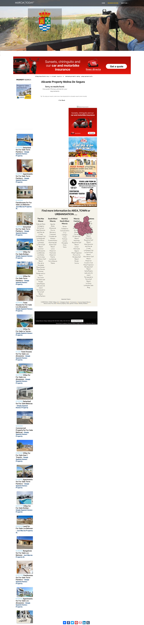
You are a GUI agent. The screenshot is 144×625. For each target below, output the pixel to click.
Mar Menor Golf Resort (41, 260)
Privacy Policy (72, 323)
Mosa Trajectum (77, 253)
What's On (124, 3)
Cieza (64, 237)
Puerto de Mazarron (53, 254)
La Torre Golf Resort (41, 246)
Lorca (52, 249)
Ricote (77, 261)
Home (103, 3)
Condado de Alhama (52, 237)
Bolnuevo (53, 232)
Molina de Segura (113, 3)
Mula (64, 245)
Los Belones (40, 253)
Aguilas (52, 224)
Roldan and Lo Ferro (40, 274)
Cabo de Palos (40, 224)
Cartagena (40, 226)
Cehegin (64, 235)
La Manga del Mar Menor (41, 239)
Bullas (65, 226)
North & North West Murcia (64, 221)
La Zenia (88, 283)
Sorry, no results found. (55, 86)
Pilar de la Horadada (41, 264)
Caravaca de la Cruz (64, 232)
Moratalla (65, 243)
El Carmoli (40, 228)
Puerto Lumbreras (52, 258)
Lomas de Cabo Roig (88, 286)
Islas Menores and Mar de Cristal (40, 232)
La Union (40, 249)
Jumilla (64, 241)
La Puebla (41, 242)
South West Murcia (52, 220)
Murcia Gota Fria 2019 (50, 303)
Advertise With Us (91, 323)
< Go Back (61, 100)
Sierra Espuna (52, 261)
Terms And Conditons (61, 323)
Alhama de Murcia (52, 229)
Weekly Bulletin (83, 303)
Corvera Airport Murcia (84, 302)
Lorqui (77, 247)
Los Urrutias (41, 257)
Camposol (53, 234)
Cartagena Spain (64, 302)
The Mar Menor (40, 220)
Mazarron (53, 251)
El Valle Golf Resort (76, 237)
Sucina (77, 263)
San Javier (41, 277)
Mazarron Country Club (88, 262)
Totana (53, 263)
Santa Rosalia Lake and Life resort (41, 286)
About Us (82, 323)
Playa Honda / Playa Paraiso (40, 268)
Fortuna (64, 239)
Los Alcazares (40, 251)
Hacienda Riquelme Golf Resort (76, 243)
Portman (40, 271)
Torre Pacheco (40, 296)
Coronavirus (73, 302)
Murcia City (76, 255)
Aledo (53, 226)
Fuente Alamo (52, 240)
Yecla (64, 247)
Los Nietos (40, 255)
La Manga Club (40, 236)
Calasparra (64, 228)
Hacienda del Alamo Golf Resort (53, 245)
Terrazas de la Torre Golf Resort (40, 292)
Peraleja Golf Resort (76, 258)
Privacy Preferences (77, 321)
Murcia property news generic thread (67, 303)
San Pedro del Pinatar (40, 281)
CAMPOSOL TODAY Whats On (50, 302)
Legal (77, 323)
